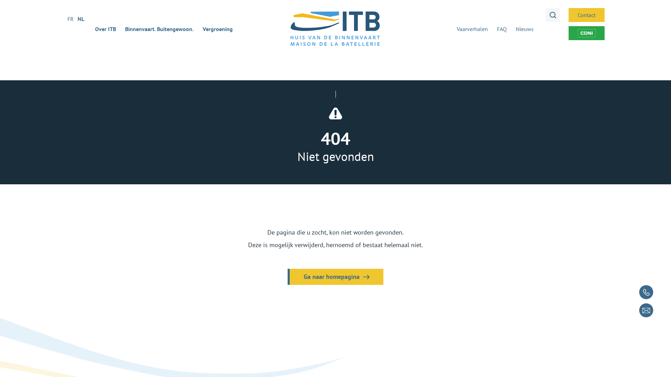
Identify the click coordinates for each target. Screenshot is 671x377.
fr (70, 18)
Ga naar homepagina (332, 277)
